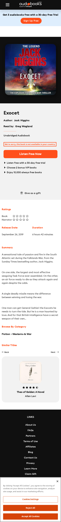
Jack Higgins (21, 120)
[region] (30, 499)
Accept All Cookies (30, 516)
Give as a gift (33, 193)
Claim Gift (30, 474)
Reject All (30, 508)
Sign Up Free (31, 21)
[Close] (57, 481)
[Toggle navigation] (8, 5)
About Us (30, 425)
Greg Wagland (24, 126)
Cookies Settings (30, 499)
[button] (5, 352)
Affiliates (30, 447)
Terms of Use (30, 441)
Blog (30, 452)
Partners (30, 436)
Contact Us (30, 458)
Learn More (30, 468)
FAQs (30, 430)
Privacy (30, 463)
